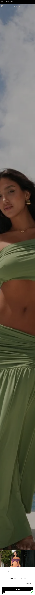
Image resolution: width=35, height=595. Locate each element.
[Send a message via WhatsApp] (32, 592)
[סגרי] (2, 552)
